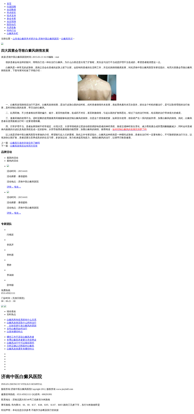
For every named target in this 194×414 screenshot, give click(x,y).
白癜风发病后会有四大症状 (23, 146)
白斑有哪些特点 (15, 331)
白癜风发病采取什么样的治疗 (21, 322)
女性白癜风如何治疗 (17, 328)
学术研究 (11, 12)
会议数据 (11, 9)
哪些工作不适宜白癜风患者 (20, 337)
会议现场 (11, 21)
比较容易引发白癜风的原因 (21, 325)
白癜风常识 (67, 38)
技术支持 (11, 15)
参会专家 (11, 18)
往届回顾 (11, 6)
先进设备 (11, 27)
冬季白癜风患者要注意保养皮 (21, 340)
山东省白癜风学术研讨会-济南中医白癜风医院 (36, 38)
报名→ (17, 187)
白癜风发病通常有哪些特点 (20, 349)
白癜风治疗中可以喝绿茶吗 (20, 343)
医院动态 (11, 24)
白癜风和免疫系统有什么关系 (21, 319)
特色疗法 (11, 30)
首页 (9, 3)
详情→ (10, 187)
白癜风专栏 (12, 33)
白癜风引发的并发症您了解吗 (25, 143)
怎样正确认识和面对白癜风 (20, 346)
